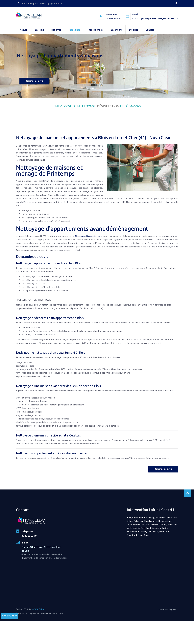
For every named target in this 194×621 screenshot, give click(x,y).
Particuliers (74, 29)
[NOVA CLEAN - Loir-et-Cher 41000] (29, 15)
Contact (150, 29)
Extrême (39, 29)
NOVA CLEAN (38, 609)
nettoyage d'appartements (88, 236)
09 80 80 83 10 (113, 18)
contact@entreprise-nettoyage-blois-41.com (155, 18)
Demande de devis (34, 81)
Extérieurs (116, 29)
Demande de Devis (163, 469)
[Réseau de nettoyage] (176, 3)
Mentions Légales (167, 609)
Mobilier (133, 29)
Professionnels (96, 29)
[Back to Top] (187, 493)
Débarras (56, 29)
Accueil (24, 29)
